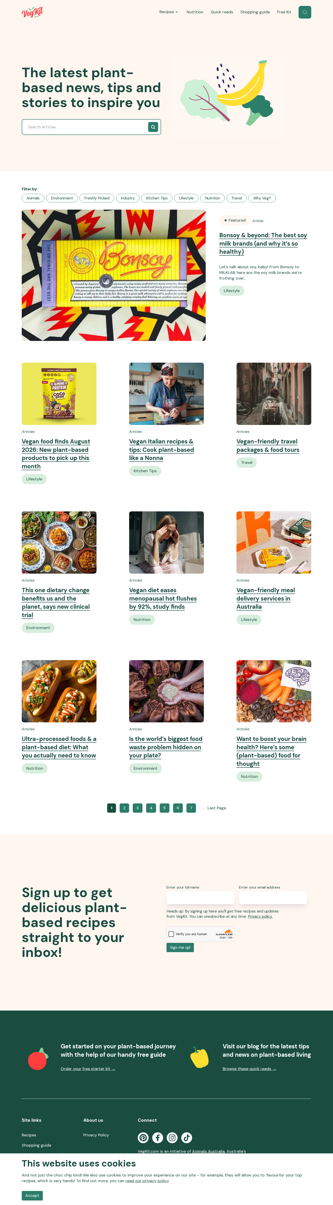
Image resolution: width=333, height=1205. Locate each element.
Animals (33, 198)
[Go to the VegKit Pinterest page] (143, 1137)
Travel (236, 198)
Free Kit (284, 12)
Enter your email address (259, 887)
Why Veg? (262, 198)
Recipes (166, 11)
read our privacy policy (147, 1180)
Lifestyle (186, 198)
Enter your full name (182, 887)
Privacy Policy (96, 1135)
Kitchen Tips (157, 198)
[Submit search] (153, 127)
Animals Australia (208, 1151)
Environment (62, 198)
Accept (32, 1195)
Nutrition (195, 12)
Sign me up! (180, 947)
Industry (128, 198)
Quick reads (222, 12)
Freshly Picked (96, 198)
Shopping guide (255, 12)
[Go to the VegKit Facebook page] (157, 1137)
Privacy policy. (260, 916)
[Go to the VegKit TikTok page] (186, 1137)
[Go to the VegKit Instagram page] (172, 1137)
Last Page (217, 808)
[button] (305, 12)
